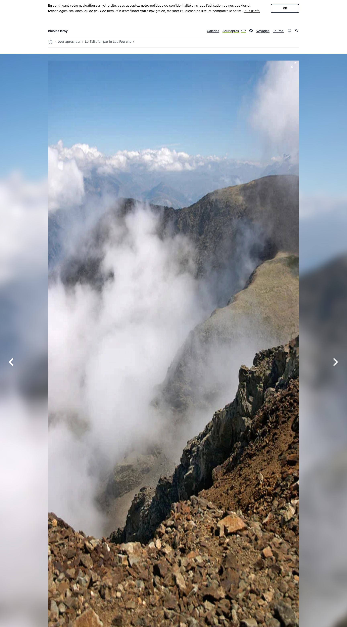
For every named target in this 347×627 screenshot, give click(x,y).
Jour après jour (234, 31)
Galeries (213, 31)
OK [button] (285, 8)
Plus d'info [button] (252, 11)
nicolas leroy (58, 31)
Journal (278, 31)
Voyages (262, 31)
